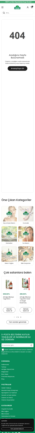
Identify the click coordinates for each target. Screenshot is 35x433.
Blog (2, 379)
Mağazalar (4, 372)
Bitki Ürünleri (5, 414)
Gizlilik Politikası (6, 388)
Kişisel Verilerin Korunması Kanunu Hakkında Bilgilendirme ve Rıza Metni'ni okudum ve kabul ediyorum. (17, 352)
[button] (32, 7)
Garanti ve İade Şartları (8, 395)
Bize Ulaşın (4, 374)
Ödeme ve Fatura (7, 398)
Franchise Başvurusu (7, 376)
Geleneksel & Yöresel (8, 416)
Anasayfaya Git (17, 68)
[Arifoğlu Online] (17, 7)
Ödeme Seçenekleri (7, 400)
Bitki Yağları (5, 411)
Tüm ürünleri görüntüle (17, 322)
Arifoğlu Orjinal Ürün (7, 369)
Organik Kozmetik (7, 409)
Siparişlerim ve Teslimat (9, 393)
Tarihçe (3, 367)
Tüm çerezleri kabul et (17, 429)
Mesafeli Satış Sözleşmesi (9, 390)
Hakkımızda (5, 364)
